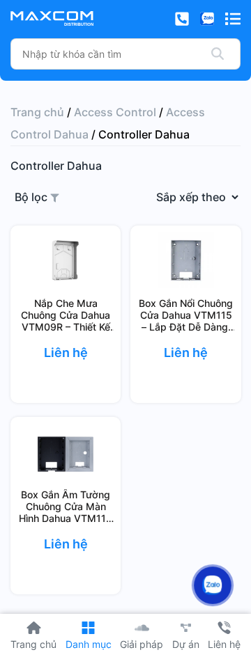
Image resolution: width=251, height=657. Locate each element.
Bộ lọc (32, 197)
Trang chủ (37, 112)
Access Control (115, 112)
